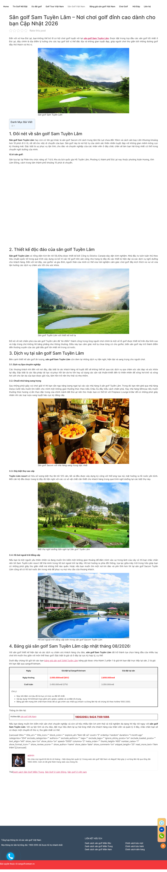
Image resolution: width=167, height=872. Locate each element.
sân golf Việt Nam (28, 716)
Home (6, 6)
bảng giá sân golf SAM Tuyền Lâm (61, 660)
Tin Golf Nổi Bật (20, 6)
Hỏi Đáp (136, 6)
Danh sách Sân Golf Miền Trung (28, 772)
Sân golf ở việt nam (77, 772)
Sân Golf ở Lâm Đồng (55, 772)
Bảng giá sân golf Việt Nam (102, 6)
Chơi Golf (123, 6)
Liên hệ (147, 6)
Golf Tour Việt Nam (55, 6)
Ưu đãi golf (36, 6)
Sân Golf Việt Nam (76, 6)
